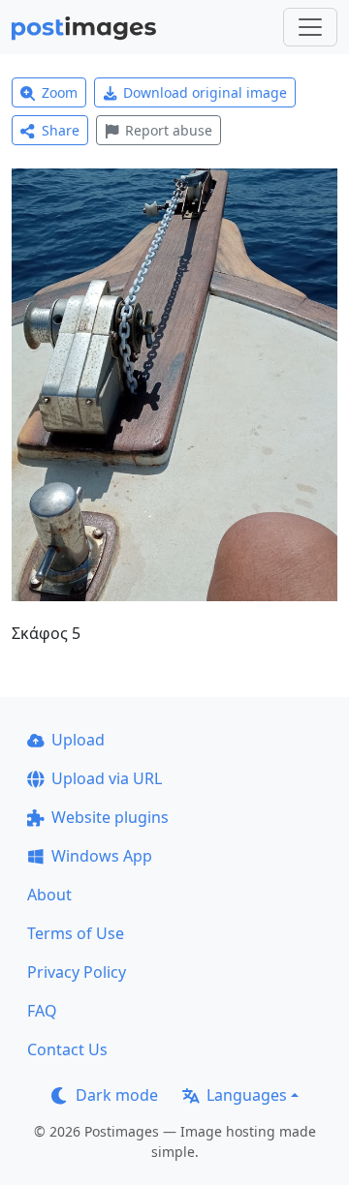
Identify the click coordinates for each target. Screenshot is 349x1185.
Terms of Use (75, 933)
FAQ (42, 1010)
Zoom (60, 92)
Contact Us (67, 1049)
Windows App (101, 855)
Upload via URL (106, 778)
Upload (78, 739)
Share (60, 130)
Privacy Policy (76, 972)
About (49, 894)
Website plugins (110, 817)
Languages (246, 1095)
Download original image (205, 92)
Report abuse (168, 130)
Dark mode (117, 1095)
